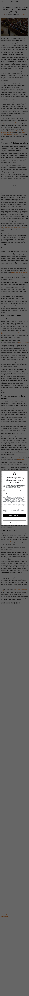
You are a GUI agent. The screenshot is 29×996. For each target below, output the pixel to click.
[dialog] (14, 498)
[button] (14, 494)
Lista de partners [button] (18, 502)
